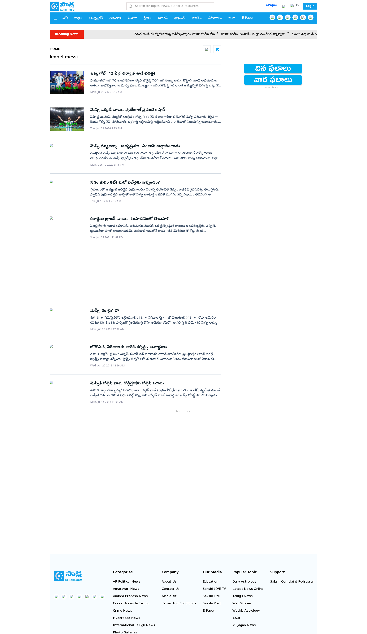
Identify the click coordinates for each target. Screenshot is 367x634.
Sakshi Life (211, 596)
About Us (169, 582)
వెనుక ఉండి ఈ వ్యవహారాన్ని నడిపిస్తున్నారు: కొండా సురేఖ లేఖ (162, 34)
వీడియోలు (215, 18)
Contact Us (170, 589)
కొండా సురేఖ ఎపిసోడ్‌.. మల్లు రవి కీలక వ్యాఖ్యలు (241, 34)
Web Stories (242, 603)
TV (296, 6)
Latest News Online (248, 589)
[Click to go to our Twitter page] (288, 17)
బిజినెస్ (163, 18)
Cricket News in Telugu (131, 603)
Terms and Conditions (179, 603)
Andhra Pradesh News (130, 596)
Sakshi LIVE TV (214, 589)
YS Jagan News (244, 625)
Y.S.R (236, 618)
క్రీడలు (148, 18)
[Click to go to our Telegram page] (94, 597)
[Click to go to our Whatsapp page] (280, 17)
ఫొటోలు (197, 18)
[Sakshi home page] (68, 576)
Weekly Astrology (246, 611)
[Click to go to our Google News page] (310, 17)
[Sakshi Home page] (62, 6)
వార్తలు (78, 18)
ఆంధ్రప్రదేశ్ (96, 18)
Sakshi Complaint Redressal (291, 582)
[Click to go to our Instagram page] (295, 17)
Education (210, 582)
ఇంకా (231, 18)
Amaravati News (126, 589)
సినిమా (132, 18)
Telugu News (242, 596)
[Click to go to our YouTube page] (303, 17)
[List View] (217, 49)
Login (310, 6)
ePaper (271, 5)
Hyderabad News (126, 618)
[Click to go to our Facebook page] (272, 17)
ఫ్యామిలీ (179, 18)
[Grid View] (207, 49)
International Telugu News (134, 625)
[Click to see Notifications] (284, 6)
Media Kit (169, 596)
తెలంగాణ (115, 18)
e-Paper (248, 18)
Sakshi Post (212, 603)
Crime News (122, 611)
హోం (65, 18)
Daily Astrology (244, 582)
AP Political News (126, 582)
